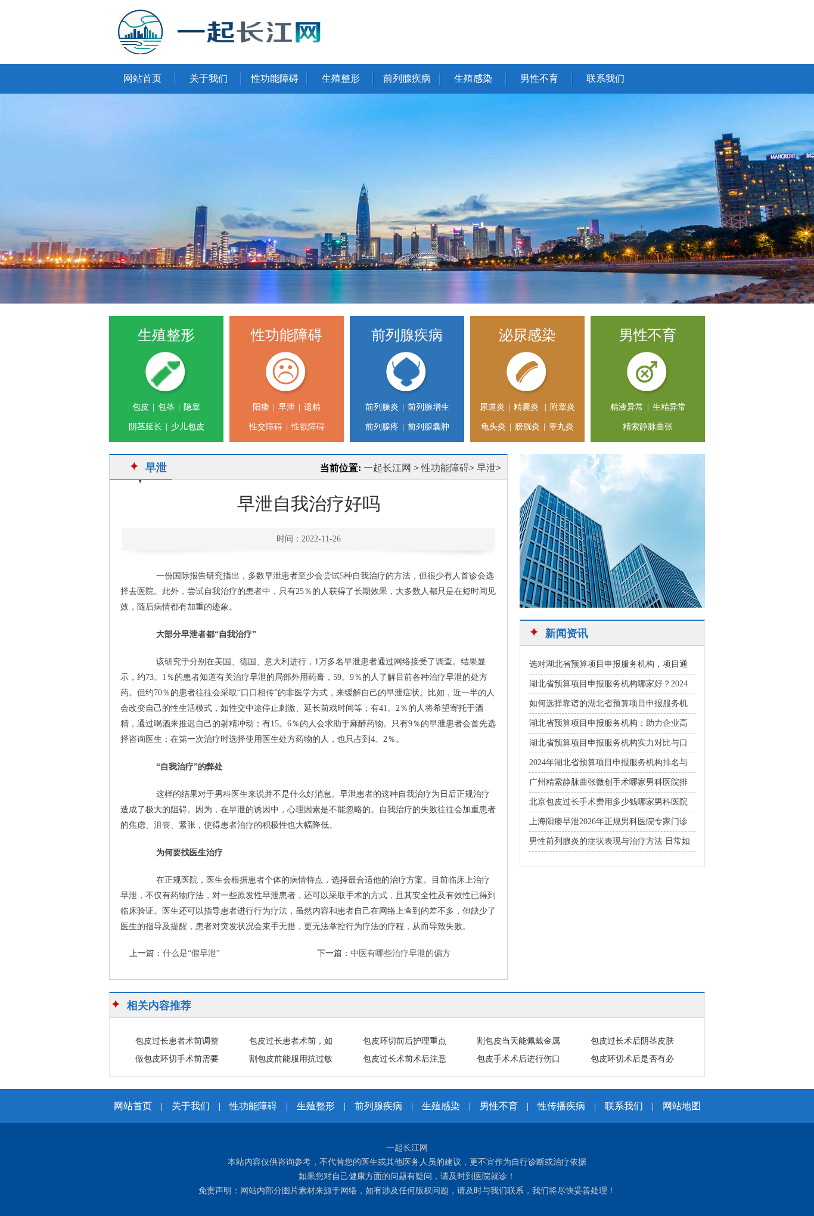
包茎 (166, 407)
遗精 (312, 407)
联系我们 (605, 78)
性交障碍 (265, 426)
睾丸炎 (561, 426)
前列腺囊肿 (428, 426)
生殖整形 (341, 78)
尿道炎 (492, 407)
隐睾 (192, 407)
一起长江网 (387, 468)
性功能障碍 (275, 78)
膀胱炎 (527, 426)
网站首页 (142, 78)
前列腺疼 (382, 426)
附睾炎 (562, 407)
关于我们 (208, 78)
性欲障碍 (308, 426)
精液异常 (627, 407)
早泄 (286, 407)
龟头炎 (493, 426)
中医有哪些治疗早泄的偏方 (400, 953)
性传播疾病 (561, 1106)
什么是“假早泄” (191, 953)
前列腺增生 (428, 407)
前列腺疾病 (407, 78)
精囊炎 (527, 407)
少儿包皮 (187, 426)
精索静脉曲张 (648, 426)
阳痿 (261, 407)
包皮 (140, 407)
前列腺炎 (382, 407)
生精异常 (669, 407)
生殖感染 (473, 78)
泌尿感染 (527, 335)
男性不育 (539, 78)
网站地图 (682, 1106)
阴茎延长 (145, 426)
